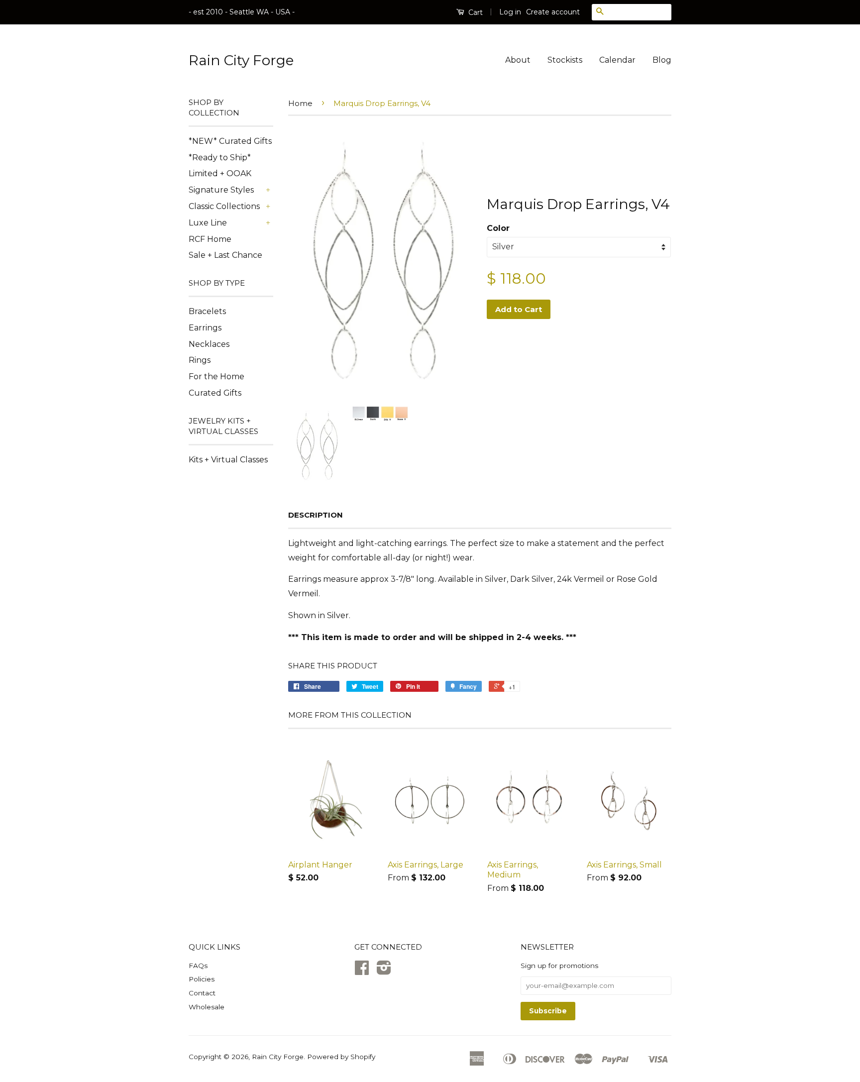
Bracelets (207, 311)
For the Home (216, 376)
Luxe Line (208, 222)
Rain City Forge (241, 60)
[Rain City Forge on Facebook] (361, 971)
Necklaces (209, 344)
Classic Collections (224, 206)
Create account (553, 11)
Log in (510, 11)
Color (498, 228)
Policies (202, 979)
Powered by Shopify (341, 1057)
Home (300, 103)
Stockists (564, 60)
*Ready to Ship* (220, 157)
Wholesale (206, 1007)
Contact (202, 993)
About (518, 60)
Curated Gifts (215, 393)
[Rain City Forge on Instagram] (384, 971)
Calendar (617, 60)
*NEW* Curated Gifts (230, 141)
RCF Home (210, 239)
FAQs (198, 966)
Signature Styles (221, 190)
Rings (200, 360)
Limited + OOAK (220, 173)
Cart (474, 12)
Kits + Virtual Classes (228, 459)
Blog (661, 60)
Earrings (205, 327)
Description (315, 515)
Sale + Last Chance (225, 255)
